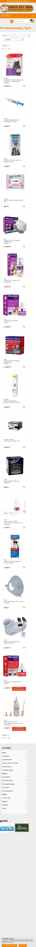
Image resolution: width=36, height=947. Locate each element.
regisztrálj (26, 1)
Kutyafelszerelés (7, 759)
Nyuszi (4, 808)
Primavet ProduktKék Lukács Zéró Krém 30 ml (12, 440)
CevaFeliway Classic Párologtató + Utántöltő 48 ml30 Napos (12, 241)
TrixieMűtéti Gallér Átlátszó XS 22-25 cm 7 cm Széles (14, 601)
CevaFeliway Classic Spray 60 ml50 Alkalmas (12, 280)
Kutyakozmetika (6, 766)
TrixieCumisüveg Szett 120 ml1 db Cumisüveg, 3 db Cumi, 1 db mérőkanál (13, 522)
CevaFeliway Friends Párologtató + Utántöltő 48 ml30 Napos (12, 361)
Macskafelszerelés (7, 780)
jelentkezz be (17, 1)
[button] (3, 48)
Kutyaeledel (5, 756)
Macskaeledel (6, 777)
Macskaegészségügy (8, 784)
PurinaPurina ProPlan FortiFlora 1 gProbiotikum (12, 481)
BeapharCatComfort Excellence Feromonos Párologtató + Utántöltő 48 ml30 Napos (13, 81)
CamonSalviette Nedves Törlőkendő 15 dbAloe (13, 200)
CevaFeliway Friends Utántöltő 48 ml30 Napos (12, 681)
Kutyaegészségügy (7, 770)
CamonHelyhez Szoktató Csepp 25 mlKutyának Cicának (12, 160)
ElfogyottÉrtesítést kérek (19, 688)
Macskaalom (6, 787)
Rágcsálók (5, 805)
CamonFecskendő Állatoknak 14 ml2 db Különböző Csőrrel (12, 120)
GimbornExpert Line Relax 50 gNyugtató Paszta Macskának (12, 401)
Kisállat (4, 794)
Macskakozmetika (7, 791)
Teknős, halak (6, 798)
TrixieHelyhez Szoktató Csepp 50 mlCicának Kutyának (12, 561)
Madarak (4, 801)
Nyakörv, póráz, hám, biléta (10, 763)
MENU (7, 16)
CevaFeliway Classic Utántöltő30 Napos (11, 320)
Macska (4, 773)
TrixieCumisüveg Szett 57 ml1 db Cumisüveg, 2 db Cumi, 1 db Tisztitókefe (13, 723)
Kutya (4, 752)
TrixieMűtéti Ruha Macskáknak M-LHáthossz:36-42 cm (12, 641)
